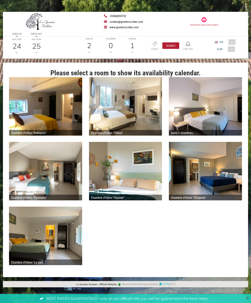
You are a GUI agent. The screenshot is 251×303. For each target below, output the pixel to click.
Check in (16, 34)
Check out (36, 34)
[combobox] (226, 42)
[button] (170, 45)
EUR (220, 49)
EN (221, 42)
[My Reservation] (188, 42)
